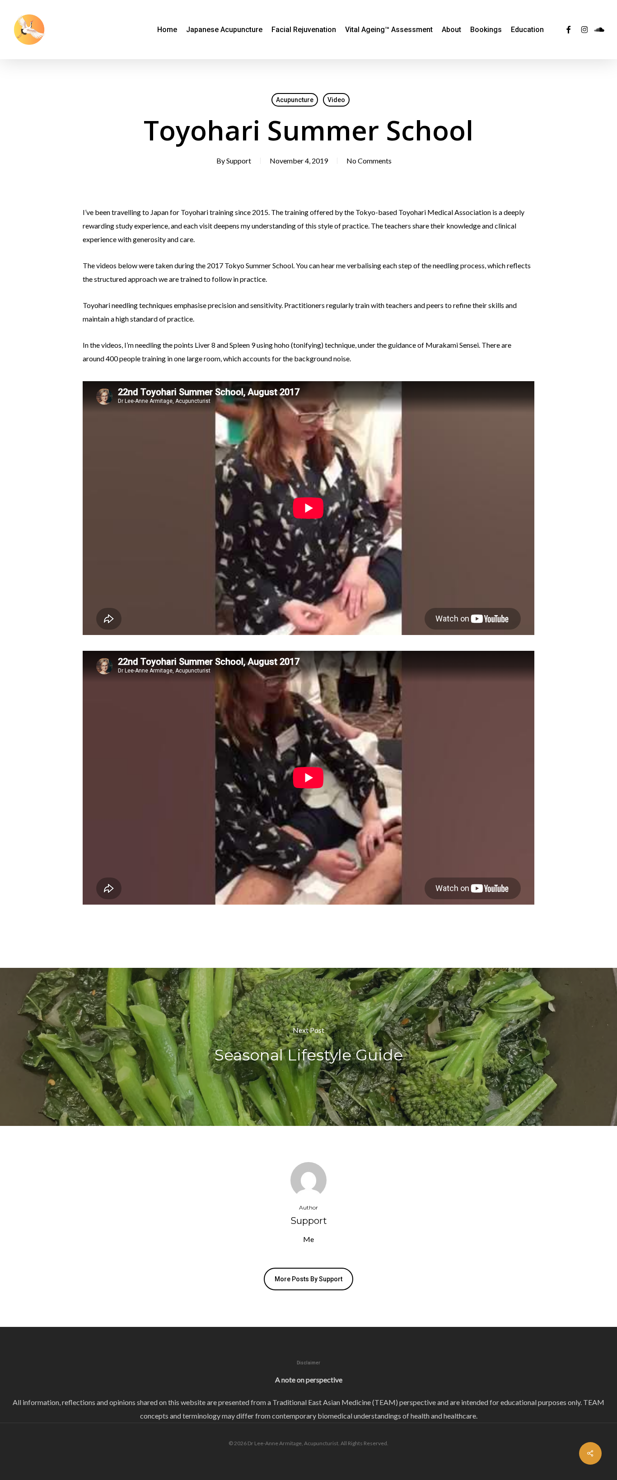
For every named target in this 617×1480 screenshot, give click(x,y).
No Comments (369, 160)
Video (336, 99)
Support (238, 160)
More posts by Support (308, 1279)
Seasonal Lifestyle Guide (308, 1047)
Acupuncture (294, 99)
